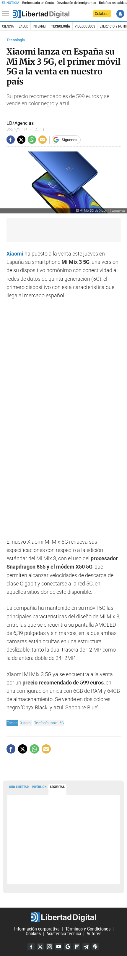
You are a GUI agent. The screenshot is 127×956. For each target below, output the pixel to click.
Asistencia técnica (63, 933)
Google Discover (67, 946)
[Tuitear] (21, 139)
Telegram (85, 946)
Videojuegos (85, 26)
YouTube (58, 946)
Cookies (33, 933)
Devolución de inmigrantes (76, 3)
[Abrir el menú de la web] (7, 14)
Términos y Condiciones (87, 929)
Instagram (49, 946)
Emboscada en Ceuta (38, 3)
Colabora (102, 13)
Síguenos (69, 140)
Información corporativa (37, 929)
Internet (40, 26)
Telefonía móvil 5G (49, 723)
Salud (23, 26)
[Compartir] (10, 139)
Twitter (40, 946)
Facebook (31, 946)
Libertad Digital (63, 917)
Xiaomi (14, 254)
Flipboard (76, 946)
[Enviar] (32, 139)
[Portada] (41, 14)
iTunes (95, 946)
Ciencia (8, 26)
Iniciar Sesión (120, 14)
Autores (94, 933)
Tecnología (60, 26)
